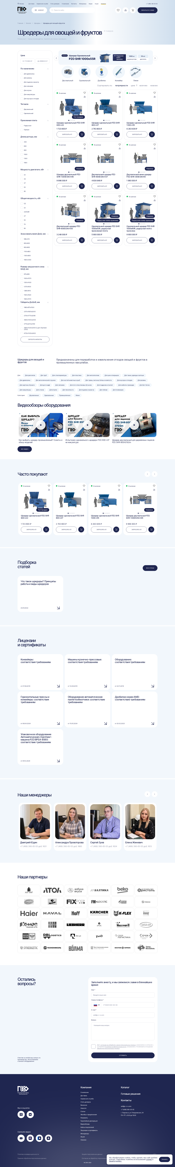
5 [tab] (74, 120)
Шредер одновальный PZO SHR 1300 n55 (141, 124)
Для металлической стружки (45, 380)
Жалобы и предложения (89, 1114)
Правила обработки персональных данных (32, 1158)
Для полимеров (118, 390)
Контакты (74, 3)
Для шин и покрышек (112, 375)
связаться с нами (147, 10)
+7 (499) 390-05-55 (151, 3)
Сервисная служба (42, 3)
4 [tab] (73, 120)
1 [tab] (68, 120)
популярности (121, 85)
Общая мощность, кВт (31, 198)
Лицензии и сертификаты (89, 1130)
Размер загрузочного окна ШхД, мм (32, 268)
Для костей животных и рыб (70, 380)
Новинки (103, 3)
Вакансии (84, 1105)
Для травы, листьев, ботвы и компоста (98, 380)
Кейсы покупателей (87, 1127)
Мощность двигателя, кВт (32, 169)
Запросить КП (67, 134)
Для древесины (25, 380)
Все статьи (150, 568)
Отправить (123, 1055)
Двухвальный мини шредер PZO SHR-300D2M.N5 (139, 175)
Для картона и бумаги (27, 385)
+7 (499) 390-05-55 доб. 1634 (103, 846)
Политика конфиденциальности (28, 1154)
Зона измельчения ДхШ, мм (33, 234)
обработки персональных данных (108, 1048)
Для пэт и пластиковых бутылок (81, 385)
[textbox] (94, 1005)
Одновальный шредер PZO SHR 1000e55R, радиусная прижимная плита (106, 228)
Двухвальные (34, 395)
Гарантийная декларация (89, 1121)
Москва (21, 3)
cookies (149, 1159)
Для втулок (53, 390)
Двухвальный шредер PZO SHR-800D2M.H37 (103, 175)
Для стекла (40, 390)
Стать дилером (54, 3)
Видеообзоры (85, 1124)
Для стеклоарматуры (59, 375)
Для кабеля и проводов (126, 385)
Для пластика (76, 375)
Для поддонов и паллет (105, 385)
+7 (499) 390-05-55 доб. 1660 (68, 846)
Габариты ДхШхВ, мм (30, 302)
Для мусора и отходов (124, 380)
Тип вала (24, 104)
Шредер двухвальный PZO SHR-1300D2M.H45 (68, 175)
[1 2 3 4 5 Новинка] (70, 147)
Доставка (31, 3)
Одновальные (49, 395)
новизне (154, 85)
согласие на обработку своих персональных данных (118, 1045)
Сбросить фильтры (35, 339)
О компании (65, 3)
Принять (165, 1159)
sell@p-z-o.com (126, 1106)
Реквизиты (84, 1118)
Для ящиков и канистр (86, 390)
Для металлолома (93, 375)
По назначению (27, 68)
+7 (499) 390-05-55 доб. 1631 (33, 846)
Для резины (142, 380)
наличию (143, 85)
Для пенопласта (68, 390)
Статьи (83, 1111)
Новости (83, 1108)
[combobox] (96, 1005)
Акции (96, 3)
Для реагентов (30, 375)
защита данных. (115, 1161)
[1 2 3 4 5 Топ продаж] (70, 96)
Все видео (24, 449)
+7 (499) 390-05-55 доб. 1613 (138, 846)
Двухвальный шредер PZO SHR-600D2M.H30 (68, 227)
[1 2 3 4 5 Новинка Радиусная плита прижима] (106, 199)
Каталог (125, 1087)
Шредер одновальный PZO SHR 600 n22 (71, 124)
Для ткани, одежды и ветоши (134, 375)
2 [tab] (70, 120)
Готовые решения (130, 1094)
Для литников (59, 385)
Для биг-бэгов (145, 385)
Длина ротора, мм (29, 137)
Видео (91, 3)
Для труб (44, 375)
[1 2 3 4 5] (106, 96)
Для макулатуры (25, 390)
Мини (77, 395)
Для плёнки (103, 390)
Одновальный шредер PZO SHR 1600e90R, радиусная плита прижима (140, 228)
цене (133, 85)
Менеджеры (82, 3)
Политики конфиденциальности (115, 1047)
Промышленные (64, 395)
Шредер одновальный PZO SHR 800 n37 (106, 124)
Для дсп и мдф (45, 385)
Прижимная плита (29, 120)
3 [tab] (71, 120)
